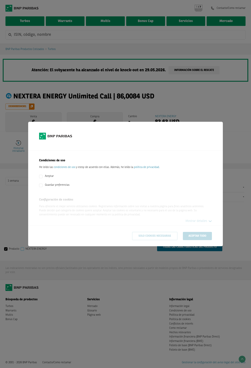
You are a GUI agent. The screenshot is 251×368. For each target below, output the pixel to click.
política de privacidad (146, 167)
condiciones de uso (64, 167)
